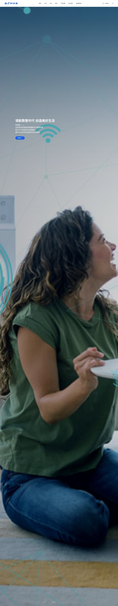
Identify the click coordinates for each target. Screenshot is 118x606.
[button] (9, 305)
